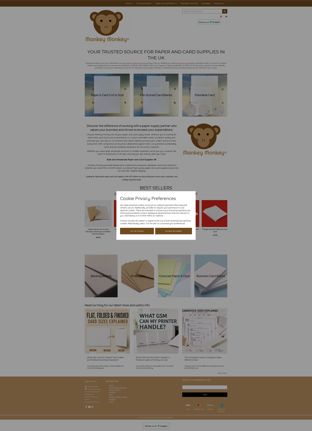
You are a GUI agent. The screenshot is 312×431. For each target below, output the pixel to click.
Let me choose (137, 231)
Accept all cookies (173, 231)
